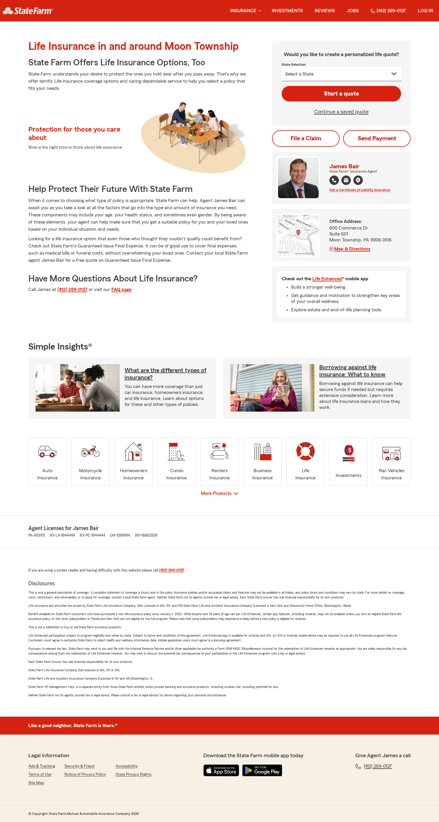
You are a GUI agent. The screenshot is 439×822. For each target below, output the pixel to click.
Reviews (325, 10)
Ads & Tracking (41, 766)
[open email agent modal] (346, 181)
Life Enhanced (327, 278)
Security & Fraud (79, 766)
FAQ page (121, 289)
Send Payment (377, 138)
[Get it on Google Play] (262, 770)
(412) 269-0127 (391, 10)
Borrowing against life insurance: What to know (352, 371)
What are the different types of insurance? (165, 374)
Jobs (353, 10)
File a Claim (306, 138)
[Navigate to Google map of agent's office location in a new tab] (358, 180)
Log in (425, 10)
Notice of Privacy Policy (85, 774)
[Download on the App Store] (221, 770)
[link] (28, 11)
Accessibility (127, 766)
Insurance (243, 10)
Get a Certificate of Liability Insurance (359, 190)
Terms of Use (39, 774)
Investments (287, 10)
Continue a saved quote (341, 111)
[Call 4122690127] (334, 180)
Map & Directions (352, 249)
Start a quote (341, 94)
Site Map (36, 783)
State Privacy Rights (133, 774)
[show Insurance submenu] (258, 11)
